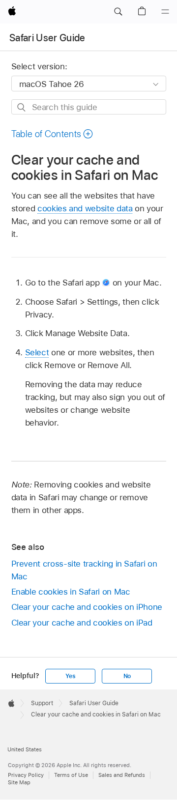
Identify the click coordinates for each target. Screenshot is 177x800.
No (127, 676)
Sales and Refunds (121, 774)
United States (24, 749)
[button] (118, 12)
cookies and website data (84, 208)
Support (42, 703)
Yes (70, 676)
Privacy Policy (26, 774)
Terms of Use (71, 774)
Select (37, 352)
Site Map (19, 782)
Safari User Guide (47, 38)
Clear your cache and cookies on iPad (81, 623)
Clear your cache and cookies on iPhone (86, 607)
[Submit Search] (22, 107)
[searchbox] (88, 106)
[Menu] (165, 12)
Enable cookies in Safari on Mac (70, 592)
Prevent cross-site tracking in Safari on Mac (84, 570)
